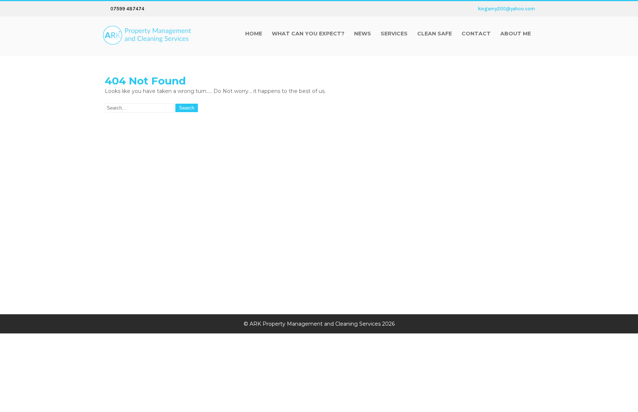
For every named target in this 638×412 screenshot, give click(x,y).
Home (253, 33)
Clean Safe (434, 33)
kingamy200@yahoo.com (506, 8)
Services (394, 33)
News (362, 33)
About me (515, 33)
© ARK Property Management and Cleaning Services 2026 (319, 324)
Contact (476, 33)
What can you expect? (308, 33)
